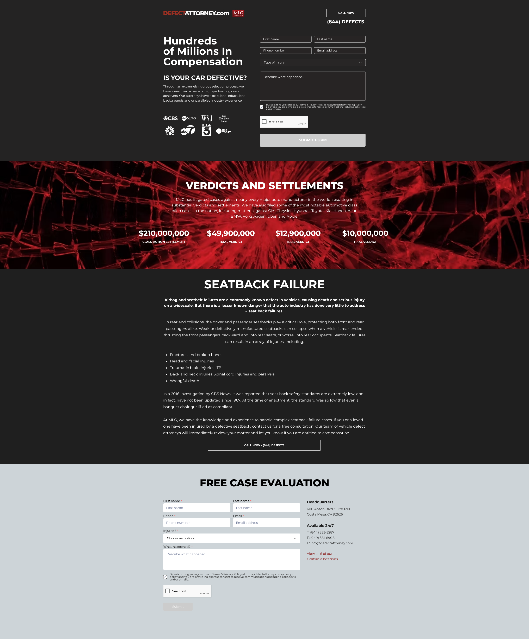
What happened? (177, 546)
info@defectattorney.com (332, 543)
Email (237, 515)
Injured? (169, 530)
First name (171, 500)
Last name (241, 500)
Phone (168, 515)
